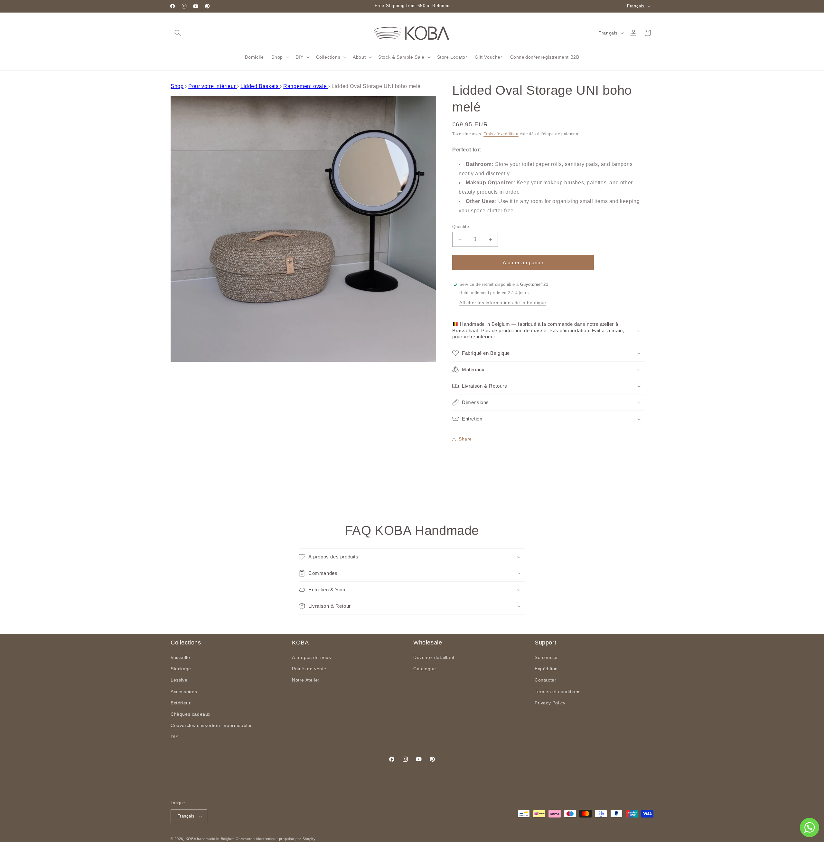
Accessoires (184, 691)
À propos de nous (311, 657)
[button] (178, 33)
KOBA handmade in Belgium (210, 839)
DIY (175, 737)
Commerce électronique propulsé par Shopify (275, 839)
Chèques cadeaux (191, 714)
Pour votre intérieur (212, 86)
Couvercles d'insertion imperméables (212, 725)
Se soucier (546, 657)
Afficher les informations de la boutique (502, 302)
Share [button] (465, 439)
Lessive (179, 680)
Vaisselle (180, 657)
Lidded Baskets (260, 86)
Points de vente (309, 669)
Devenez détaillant (433, 657)
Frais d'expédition (501, 134)
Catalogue (424, 669)
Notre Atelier (306, 680)
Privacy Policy (550, 702)
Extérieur (181, 702)
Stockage (181, 669)
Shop (177, 86)
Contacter (545, 680)
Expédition (546, 669)
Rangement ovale (305, 86)
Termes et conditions (558, 691)
